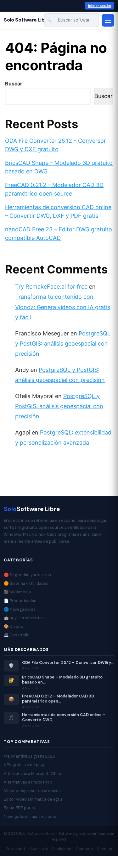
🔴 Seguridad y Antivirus (27, 575)
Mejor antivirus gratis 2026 (29, 756)
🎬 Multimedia (17, 592)
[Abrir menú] (108, 20)
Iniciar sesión (99, 5)
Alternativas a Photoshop (28, 782)
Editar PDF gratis (19, 807)
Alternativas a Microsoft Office (33, 773)
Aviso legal (38, 848)
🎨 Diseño (13, 626)
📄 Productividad (20, 600)
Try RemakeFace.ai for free (51, 286)
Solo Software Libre (27, 20)
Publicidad (61, 848)
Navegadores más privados (30, 816)
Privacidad (15, 848)
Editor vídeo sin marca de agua (33, 799)
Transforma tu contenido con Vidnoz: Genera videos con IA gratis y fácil (62, 307)
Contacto (84, 848)
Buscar (13, 83)
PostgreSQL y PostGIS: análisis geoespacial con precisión (62, 343)
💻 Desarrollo (17, 635)
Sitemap (104, 848)
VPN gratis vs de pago (25, 764)
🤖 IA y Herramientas (24, 618)
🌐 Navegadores (20, 609)
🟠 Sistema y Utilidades (26, 583)
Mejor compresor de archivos (32, 790)
